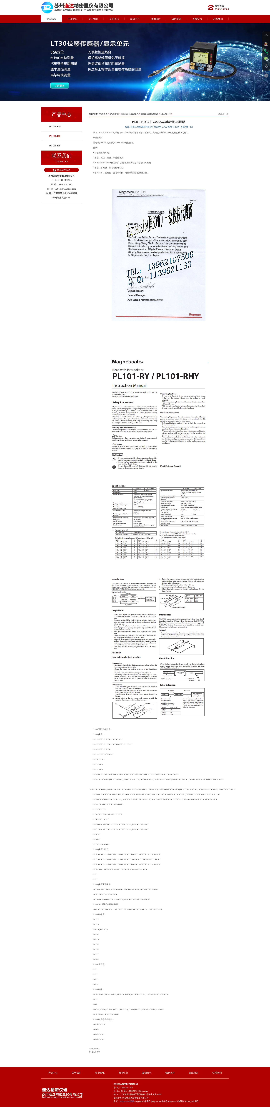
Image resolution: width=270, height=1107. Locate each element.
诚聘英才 (176, 19)
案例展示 (155, 19)
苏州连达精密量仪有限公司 (142, 127)
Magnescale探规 (127, 1101)
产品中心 (72, 19)
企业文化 (114, 19)
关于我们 (93, 19)
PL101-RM (55, 126)
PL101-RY (55, 136)
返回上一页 (223, 114)
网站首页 (51, 19)
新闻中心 (135, 19)
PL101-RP (54, 145)
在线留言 (197, 19)
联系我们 (218, 19)
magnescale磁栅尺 (130, 114)
